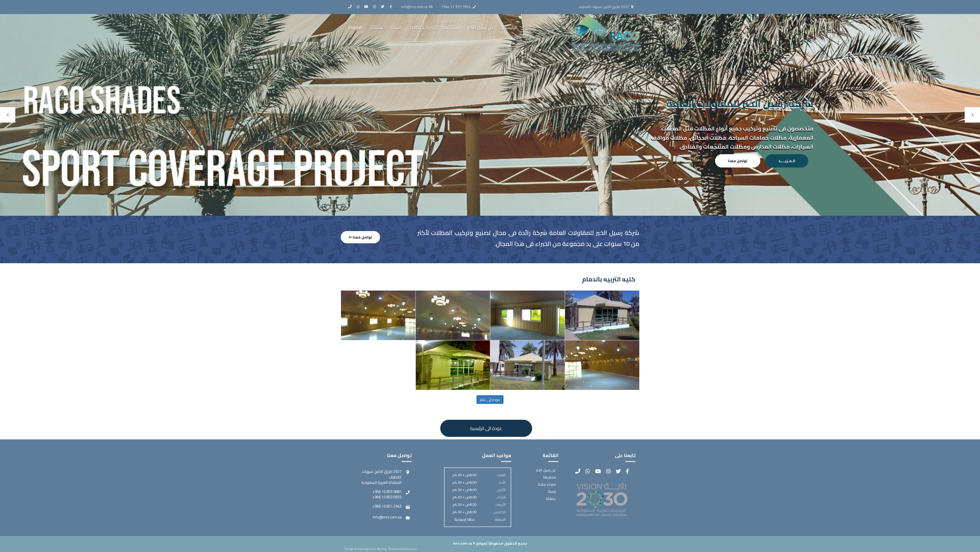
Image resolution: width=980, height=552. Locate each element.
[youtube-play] (366, 6)
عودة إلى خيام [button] (490, 399)
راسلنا (396, 27)
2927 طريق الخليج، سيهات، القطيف (604, 7)
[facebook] (391, 6)
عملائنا (377, 27)
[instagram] (374, 6)
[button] (486, 428)
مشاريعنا (451, 27)
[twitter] (382, 6)
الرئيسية (509, 27)
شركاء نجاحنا (422, 27)
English (355, 27)
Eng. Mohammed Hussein (399, 549)
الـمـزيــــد (786, 161)
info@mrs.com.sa (387, 517)
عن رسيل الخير (481, 27)
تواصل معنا (737, 161)
